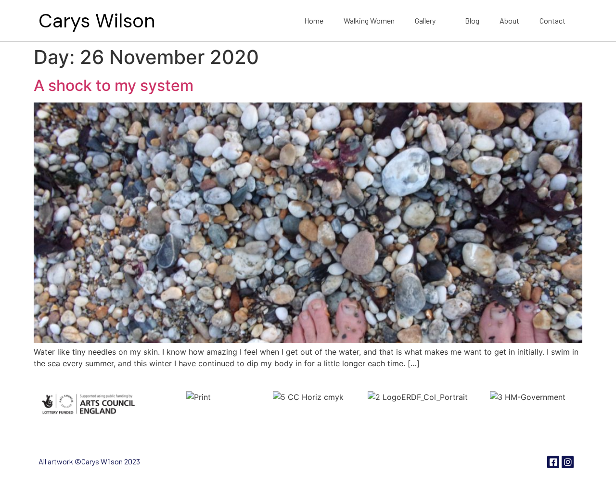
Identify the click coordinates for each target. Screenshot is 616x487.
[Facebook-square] (553, 462)
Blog (472, 20)
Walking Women (369, 20)
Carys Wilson (96, 20)
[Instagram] (568, 462)
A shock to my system (113, 85)
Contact (552, 20)
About (509, 20)
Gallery (425, 20)
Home (313, 20)
